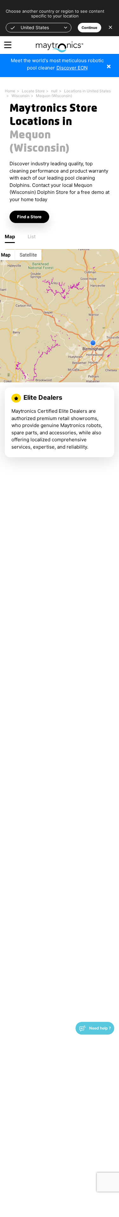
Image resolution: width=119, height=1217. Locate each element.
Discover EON (72, 68)
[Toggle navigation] (8, 45)
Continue (89, 27)
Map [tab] (10, 237)
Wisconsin (20, 95)
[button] (38, 27)
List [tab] (32, 237)
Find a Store (29, 216)
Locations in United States (87, 91)
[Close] (113, 63)
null (54, 91)
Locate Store (33, 91)
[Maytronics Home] (59, 44)
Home (10, 91)
